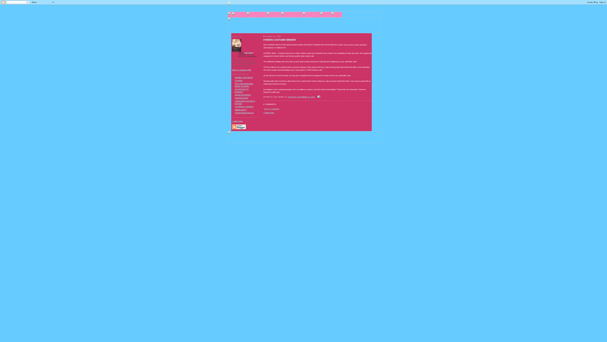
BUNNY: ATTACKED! (243, 95)
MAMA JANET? (241, 110)
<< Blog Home (268, 113)
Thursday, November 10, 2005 (301, 97)
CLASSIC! (239, 81)
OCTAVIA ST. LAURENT (244, 107)
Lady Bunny (248, 53)
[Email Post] (318, 97)
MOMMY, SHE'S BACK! (244, 78)
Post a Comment (272, 109)
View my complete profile (241, 70)
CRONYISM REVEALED (244, 113)
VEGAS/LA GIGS (241, 98)
